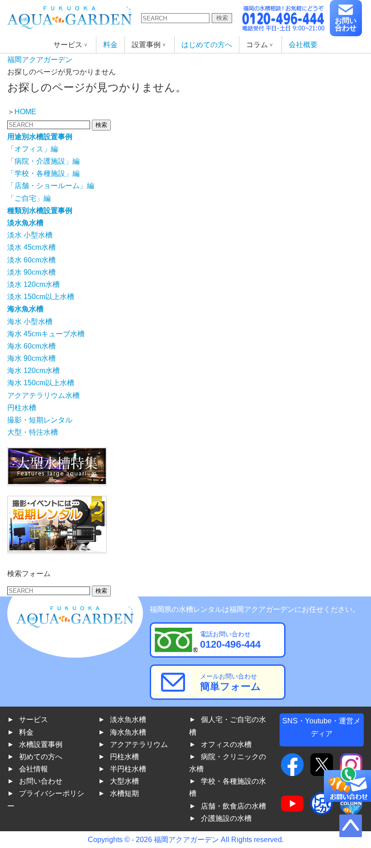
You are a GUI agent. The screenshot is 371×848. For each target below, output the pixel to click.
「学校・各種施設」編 (43, 173)
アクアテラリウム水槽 (43, 395)
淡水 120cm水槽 (33, 284)
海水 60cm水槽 (31, 346)
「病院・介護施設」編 (43, 161)
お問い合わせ (346, 24)
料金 (110, 44)
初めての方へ (40, 757)
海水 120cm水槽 (33, 370)
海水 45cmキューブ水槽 (46, 334)
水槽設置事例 (40, 744)
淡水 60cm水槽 (31, 260)
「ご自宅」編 (29, 198)
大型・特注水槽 (32, 432)
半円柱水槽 (128, 769)
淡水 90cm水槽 (31, 272)
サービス (33, 719)
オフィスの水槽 (226, 744)
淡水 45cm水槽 (31, 247)
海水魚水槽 (128, 732)
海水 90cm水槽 (31, 358)
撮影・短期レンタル (39, 420)
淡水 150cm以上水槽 (40, 296)
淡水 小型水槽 (29, 235)
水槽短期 (124, 793)
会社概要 (303, 44)
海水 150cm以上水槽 (40, 383)
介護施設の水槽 (226, 818)
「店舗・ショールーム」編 (50, 185)
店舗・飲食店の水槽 (233, 806)
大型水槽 (124, 781)
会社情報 (33, 769)
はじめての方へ (206, 44)
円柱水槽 (21, 408)
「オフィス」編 (32, 149)
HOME (25, 112)
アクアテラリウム (139, 744)
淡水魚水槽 (128, 719)
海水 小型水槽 (29, 321)
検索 (222, 18)
